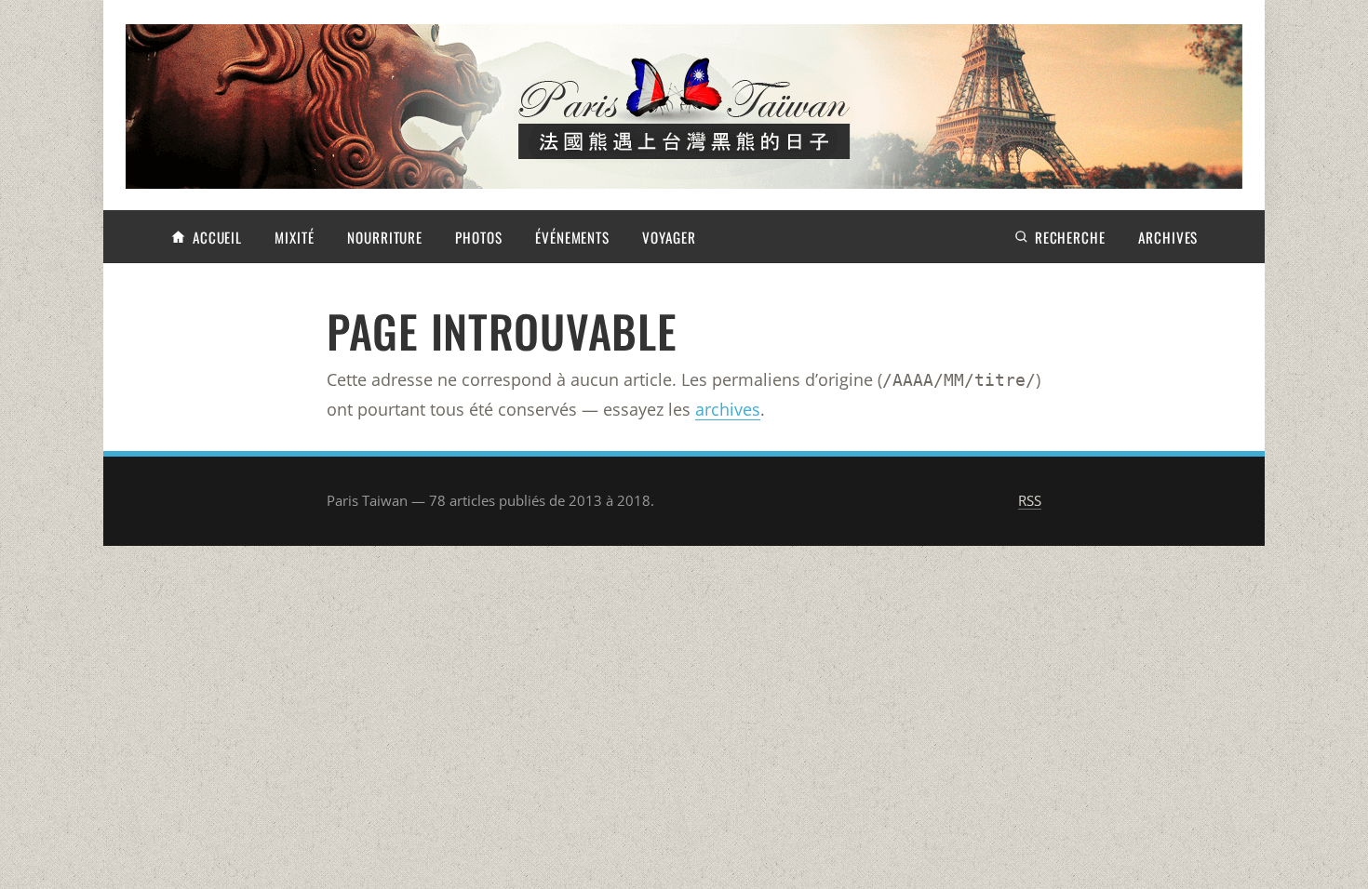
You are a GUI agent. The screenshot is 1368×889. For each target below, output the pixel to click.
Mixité (294, 237)
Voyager (668, 237)
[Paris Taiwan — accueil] (684, 106)
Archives (1168, 237)
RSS (1029, 500)
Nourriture (384, 237)
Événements (572, 237)
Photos (478, 237)
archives (727, 409)
